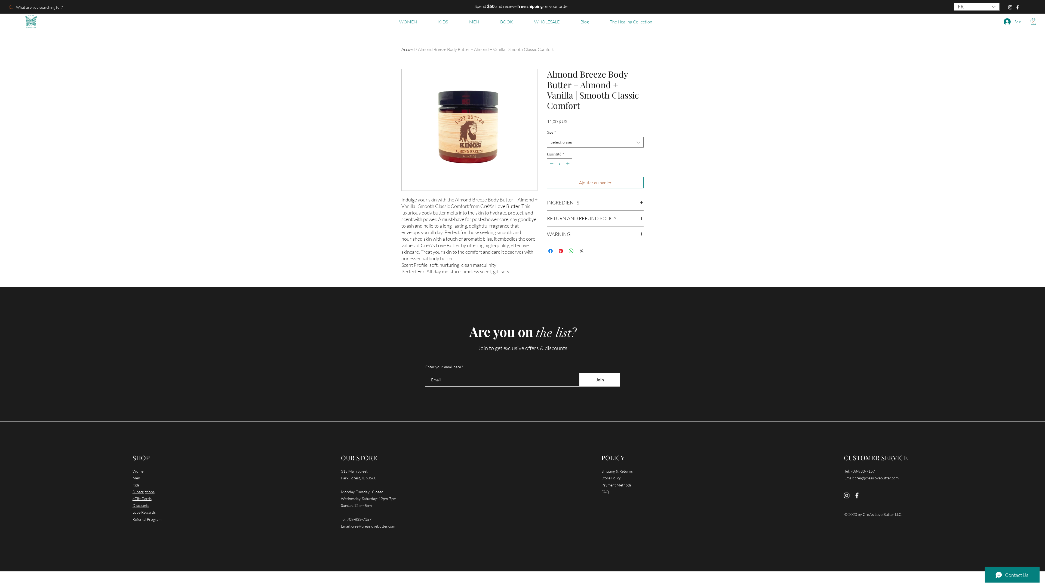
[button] (1033, 21)
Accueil (408, 49)
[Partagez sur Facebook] (550, 251)
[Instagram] (1010, 7)
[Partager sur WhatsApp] (571, 251)
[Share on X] (581, 251)
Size (551, 132)
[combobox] (595, 142)
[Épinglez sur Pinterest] (561, 251)
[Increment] (568, 163)
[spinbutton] (559, 163)
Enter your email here (443, 367)
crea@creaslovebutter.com (373, 526)
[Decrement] (551, 163)
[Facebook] (1017, 7)
